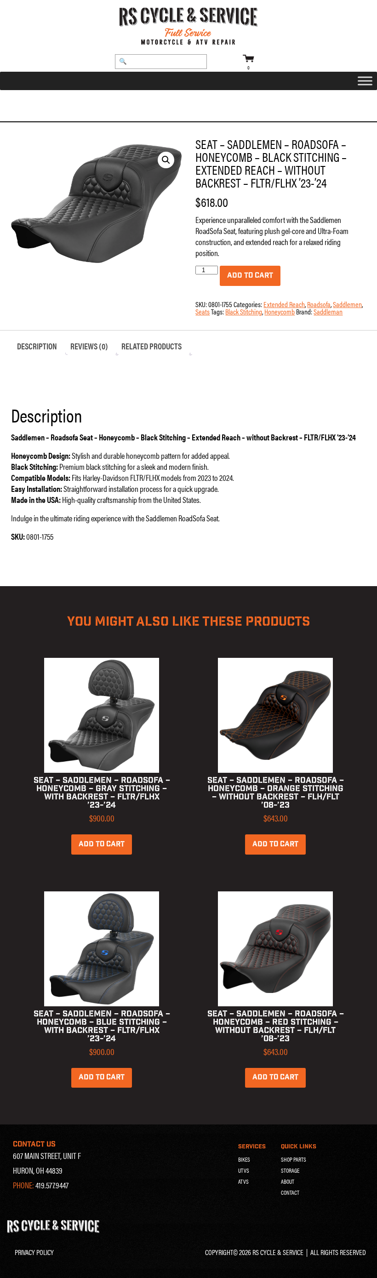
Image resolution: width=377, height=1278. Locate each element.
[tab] (37, 346)
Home (20, 101)
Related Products (151, 346)
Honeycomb (279, 311)
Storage (290, 1170)
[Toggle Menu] (365, 81)
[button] (166, 160)
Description (37, 346)
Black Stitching (243, 311)
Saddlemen (70, 101)
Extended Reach (284, 304)
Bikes (244, 1159)
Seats (41, 101)
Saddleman (328, 311)
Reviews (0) (89, 346)
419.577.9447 (52, 1185)
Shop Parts (293, 1159)
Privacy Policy (34, 1252)
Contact (290, 1192)
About (287, 1181)
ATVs (243, 1181)
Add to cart (250, 275)
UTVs (243, 1170)
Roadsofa (106, 101)
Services (252, 1146)
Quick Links (298, 1146)
